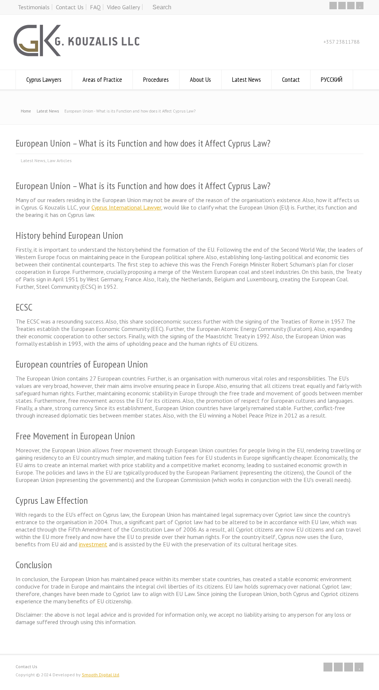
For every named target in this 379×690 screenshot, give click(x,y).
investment (93, 544)
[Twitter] (333, 5)
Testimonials (34, 7)
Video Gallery (123, 7)
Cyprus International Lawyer (126, 207)
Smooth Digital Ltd (100, 674)
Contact (291, 79)
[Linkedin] (351, 5)
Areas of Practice (102, 79)
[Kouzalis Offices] (76, 55)
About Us (200, 79)
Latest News (246, 79)
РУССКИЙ (331, 79)
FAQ (95, 7)
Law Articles (59, 160)
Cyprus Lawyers (43, 79)
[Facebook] (342, 5)
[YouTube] (359, 5)
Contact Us (70, 7)
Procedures (156, 79)
